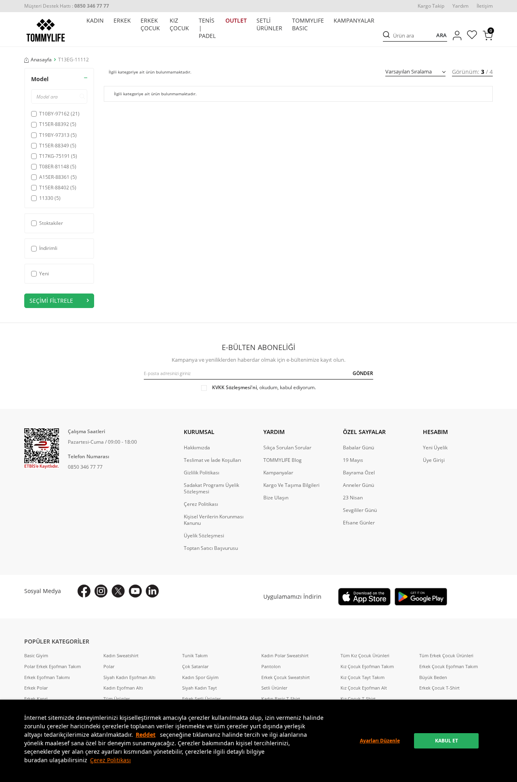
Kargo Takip (431, 6)
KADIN (95, 20)
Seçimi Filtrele (51, 300)
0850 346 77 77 (85, 466)
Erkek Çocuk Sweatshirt (285, 677)
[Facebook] (84, 591)
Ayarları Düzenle (380, 740)
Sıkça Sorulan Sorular (287, 447)
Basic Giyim (36, 655)
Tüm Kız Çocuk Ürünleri (364, 655)
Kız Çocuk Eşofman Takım (367, 666)
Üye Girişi (434, 460)
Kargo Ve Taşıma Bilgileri (291, 485)
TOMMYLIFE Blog (282, 460)
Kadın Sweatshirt (121, 655)
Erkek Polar (36, 688)
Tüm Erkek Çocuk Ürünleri (446, 655)
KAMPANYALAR (354, 20)
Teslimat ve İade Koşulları (212, 460)
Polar (108, 666)
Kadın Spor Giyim (200, 677)
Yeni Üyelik (435, 447)
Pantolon (271, 666)
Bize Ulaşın (275, 498)
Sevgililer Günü (360, 510)
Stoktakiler (51, 223)
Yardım (460, 6)
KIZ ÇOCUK (179, 24)
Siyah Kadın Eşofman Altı (129, 677)
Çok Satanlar (195, 666)
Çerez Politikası (110, 760)
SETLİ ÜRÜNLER (269, 24)
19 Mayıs (353, 460)
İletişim (485, 6)
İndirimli (48, 248)
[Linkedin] (152, 591)
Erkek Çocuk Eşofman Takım (448, 666)
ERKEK (122, 20)
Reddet (146, 734)
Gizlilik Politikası (201, 473)
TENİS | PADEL (207, 28)
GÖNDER (363, 373)
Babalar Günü (358, 447)
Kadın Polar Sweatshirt (285, 655)
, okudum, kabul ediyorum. (264, 387)
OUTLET (236, 20)
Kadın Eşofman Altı (123, 688)
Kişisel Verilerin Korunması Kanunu (214, 520)
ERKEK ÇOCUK (150, 24)
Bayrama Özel (359, 473)
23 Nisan (353, 498)
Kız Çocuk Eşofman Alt (363, 688)
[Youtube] (135, 591)
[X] (118, 591)
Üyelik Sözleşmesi (204, 536)
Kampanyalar (278, 473)
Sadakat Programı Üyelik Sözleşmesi (211, 488)
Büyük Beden (433, 677)
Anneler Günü (358, 485)
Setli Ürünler (274, 688)
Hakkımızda (197, 447)
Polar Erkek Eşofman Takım (52, 666)
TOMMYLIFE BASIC (308, 24)
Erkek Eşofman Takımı (47, 677)
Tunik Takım (195, 655)
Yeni (44, 273)
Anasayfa (41, 60)
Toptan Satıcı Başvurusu (211, 548)
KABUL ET (446, 740)
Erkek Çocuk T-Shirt (439, 688)
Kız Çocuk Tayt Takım (362, 677)
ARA (441, 35)
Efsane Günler (359, 523)
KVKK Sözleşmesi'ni (234, 387)
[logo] (45, 30)
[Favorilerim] (472, 35)
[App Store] (364, 597)
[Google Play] (421, 597)
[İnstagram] (101, 591)
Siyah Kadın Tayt (199, 688)
